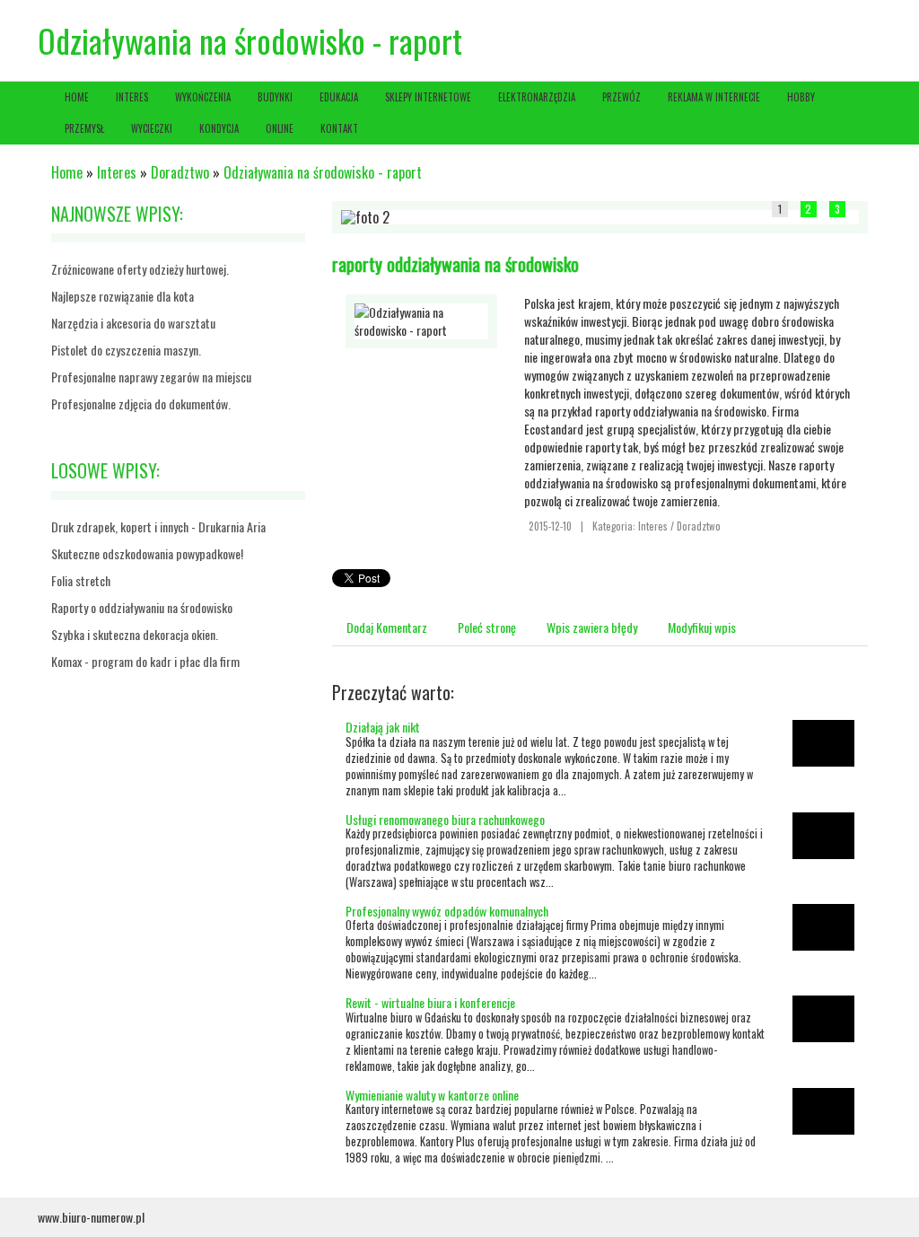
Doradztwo (180, 172)
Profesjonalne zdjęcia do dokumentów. (141, 403)
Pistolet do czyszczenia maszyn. (126, 349)
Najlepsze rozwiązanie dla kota (122, 295)
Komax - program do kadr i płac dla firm (145, 661)
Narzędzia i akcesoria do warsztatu (133, 322)
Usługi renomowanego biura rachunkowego (445, 819)
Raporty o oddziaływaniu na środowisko (141, 607)
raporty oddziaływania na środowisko (455, 263)
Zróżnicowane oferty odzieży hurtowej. (140, 268)
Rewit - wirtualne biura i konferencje (430, 1002)
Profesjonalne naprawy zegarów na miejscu (151, 376)
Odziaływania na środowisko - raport (322, 172)
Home (67, 172)
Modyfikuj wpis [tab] (702, 627)
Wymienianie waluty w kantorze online (432, 1094)
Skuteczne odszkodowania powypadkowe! (147, 553)
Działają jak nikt (383, 726)
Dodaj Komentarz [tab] (386, 627)
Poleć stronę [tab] (487, 627)
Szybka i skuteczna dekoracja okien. (134, 634)
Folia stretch (80, 580)
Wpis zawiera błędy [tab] (592, 627)
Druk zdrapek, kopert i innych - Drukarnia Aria (158, 526)
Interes (116, 172)
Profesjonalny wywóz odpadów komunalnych (447, 910)
